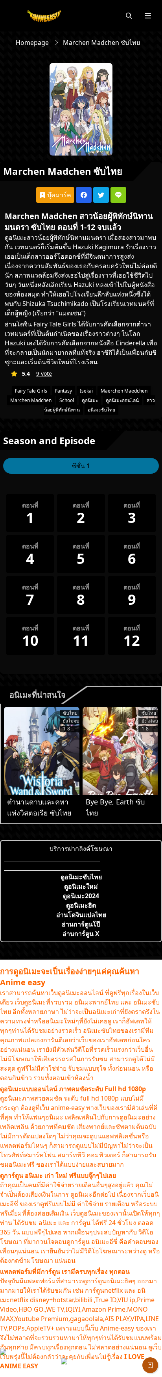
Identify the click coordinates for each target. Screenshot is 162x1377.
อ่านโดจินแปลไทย (81, 914)
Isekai (86, 390)
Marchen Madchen (31, 400)
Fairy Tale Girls (31, 390)
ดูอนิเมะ (16, 237)
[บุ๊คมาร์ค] (150, 1365)
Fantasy (63, 390)
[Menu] (148, 16)
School (66, 400)
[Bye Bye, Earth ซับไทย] (120, 751)
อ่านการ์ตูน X (81, 933)
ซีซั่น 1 (81, 465)
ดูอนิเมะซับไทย (81, 877)
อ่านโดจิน (18, 324)
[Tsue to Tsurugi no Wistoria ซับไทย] (41, 751)
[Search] (129, 16)
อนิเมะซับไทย (101, 409)
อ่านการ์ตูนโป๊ (81, 924)
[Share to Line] (118, 195)
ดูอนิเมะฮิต (81, 905)
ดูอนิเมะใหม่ (81, 886)
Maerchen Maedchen (124, 390)
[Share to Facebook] (84, 195)
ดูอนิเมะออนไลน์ (122, 400)
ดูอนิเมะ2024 (81, 895)
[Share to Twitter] (101, 195)
